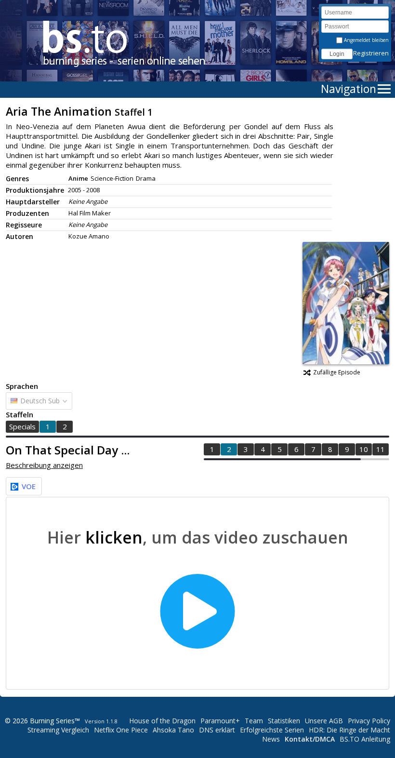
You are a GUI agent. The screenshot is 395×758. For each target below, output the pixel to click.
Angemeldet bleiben (365, 40)
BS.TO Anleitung (365, 739)
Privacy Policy (369, 720)
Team (254, 720)
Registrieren (371, 53)
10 (363, 449)
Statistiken (284, 720)
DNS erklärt (217, 729)
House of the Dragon (162, 720)
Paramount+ (220, 720)
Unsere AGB (324, 720)
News (271, 739)
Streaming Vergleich (58, 729)
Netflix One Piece (121, 729)
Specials (22, 426)
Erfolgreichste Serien (272, 729)
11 (380, 449)
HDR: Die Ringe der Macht (349, 729)
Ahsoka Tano (173, 729)
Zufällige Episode (336, 372)
